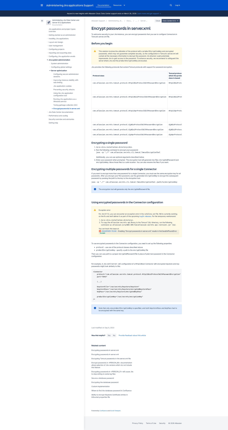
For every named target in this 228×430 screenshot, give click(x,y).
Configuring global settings (61, 67)
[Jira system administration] (136, 21)
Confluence (103, 410)
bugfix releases (145, 216)
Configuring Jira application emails (62, 56)
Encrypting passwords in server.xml (105, 350)
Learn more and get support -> (149, 13)
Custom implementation (100, 386)
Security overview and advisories (61, 119)
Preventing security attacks (64, 90)
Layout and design (56, 42)
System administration (59, 63)
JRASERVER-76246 (109, 231)
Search (171, 5)
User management (56, 46)
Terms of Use (151, 423)
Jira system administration (59, 60)
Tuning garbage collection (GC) (65, 105)
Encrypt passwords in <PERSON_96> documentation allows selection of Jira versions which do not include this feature (111, 365)
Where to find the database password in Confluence (111, 391)
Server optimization (59, 71)
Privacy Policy (137, 423)
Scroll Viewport (115, 410)
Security (162, 423)
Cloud (158, 21)
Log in (177, 5)
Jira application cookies (62, 86)
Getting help (53, 123)
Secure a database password (102, 378)
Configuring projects (56, 49)
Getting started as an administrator (62, 35)
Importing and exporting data (60, 53)
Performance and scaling (58, 116)
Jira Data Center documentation (61, 112)
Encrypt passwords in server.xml (66, 109)
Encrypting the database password (105, 382)
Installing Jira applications (59, 38)
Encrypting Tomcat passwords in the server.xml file (111, 359)
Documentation (103, 5)
